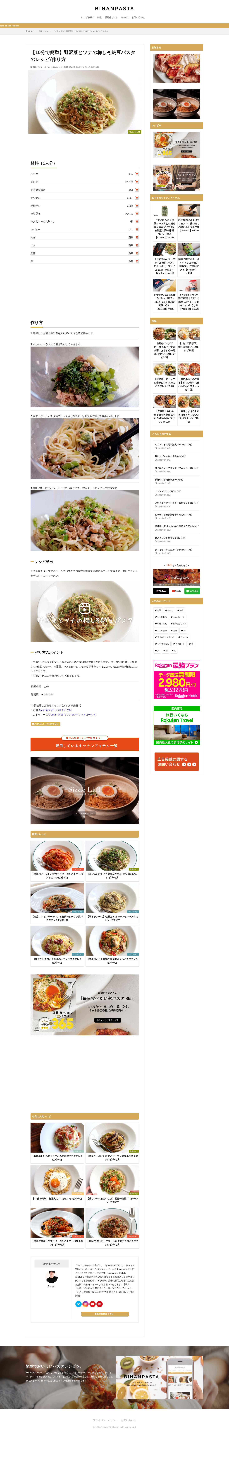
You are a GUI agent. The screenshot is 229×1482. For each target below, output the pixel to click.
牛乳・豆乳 (162, 623)
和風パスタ (43, 31)
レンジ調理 (162, 630)
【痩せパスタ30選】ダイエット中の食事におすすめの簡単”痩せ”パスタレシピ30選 (164, 350)
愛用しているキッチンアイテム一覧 (87, 743)
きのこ (170, 610)
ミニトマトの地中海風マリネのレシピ (173, 444)
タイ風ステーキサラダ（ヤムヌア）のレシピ (176, 467)
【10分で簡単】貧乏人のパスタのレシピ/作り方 (57, 1198)
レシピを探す (87, 17)
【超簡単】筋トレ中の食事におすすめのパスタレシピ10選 (164, 382)
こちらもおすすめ (161, 433)
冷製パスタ (79, 1151)
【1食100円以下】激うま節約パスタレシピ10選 (188, 347)
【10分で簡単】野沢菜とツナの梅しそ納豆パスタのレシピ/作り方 (80, 31)
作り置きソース (179, 623)
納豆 (93, 67)
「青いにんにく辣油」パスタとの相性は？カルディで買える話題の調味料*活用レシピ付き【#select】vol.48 (164, 228)
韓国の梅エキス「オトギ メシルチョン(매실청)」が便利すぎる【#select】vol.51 (188, 266)
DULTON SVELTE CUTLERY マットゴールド (71, 714)
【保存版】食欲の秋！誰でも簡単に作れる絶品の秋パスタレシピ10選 (164, 416)
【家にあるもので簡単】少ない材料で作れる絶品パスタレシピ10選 (188, 384)
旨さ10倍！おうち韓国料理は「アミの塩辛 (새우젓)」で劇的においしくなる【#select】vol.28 (188, 301)
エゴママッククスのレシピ (168, 491)
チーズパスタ (78, 1194)
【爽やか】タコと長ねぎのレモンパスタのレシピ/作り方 (57, 961)
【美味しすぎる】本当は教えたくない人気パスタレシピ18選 (188, 416)
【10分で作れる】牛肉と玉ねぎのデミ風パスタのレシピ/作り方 (112, 1243)
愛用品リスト (111, 17)
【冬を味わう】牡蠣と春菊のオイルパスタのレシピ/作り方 (112, 961)
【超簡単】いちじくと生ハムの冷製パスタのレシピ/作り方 (57, 1157)
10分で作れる (52, 67)
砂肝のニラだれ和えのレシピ (169, 479)
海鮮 (71, 67)
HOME (31, 31)
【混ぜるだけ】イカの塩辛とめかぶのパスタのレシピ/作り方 (112, 875)
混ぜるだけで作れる (81, 67)
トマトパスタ (78, 869)
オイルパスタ (78, 912)
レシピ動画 (63, 67)
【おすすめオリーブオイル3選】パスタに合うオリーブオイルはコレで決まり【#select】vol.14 (164, 266)
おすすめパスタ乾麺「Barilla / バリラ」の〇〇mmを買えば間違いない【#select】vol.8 (164, 301)
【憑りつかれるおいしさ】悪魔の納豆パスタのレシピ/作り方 (112, 1200)
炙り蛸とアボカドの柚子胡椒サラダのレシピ (176, 526)
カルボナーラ (178, 617)
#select (125, 17)
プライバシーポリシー (105, 1420)
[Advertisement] (85, 288)
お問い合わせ (138, 17)
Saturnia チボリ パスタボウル (55, 709)
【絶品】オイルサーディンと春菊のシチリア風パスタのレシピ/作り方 (57, 918)
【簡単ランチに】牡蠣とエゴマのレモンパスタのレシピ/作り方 (112, 918)
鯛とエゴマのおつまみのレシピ (170, 456)
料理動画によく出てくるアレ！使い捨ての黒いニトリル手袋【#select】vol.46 (188, 225)
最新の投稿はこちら (104, 1314)
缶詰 (97, 67)
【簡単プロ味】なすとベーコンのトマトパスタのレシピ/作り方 (57, 1243)
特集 (99, 17)
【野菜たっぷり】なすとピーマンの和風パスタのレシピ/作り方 (112, 1157)
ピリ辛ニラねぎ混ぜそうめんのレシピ (173, 514)
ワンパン (184, 637)
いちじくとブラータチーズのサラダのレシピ (176, 502)
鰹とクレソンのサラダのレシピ (170, 537)
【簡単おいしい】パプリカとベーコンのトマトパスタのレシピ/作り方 (57, 875)
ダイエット (180, 644)
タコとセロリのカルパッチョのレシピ (173, 549)
